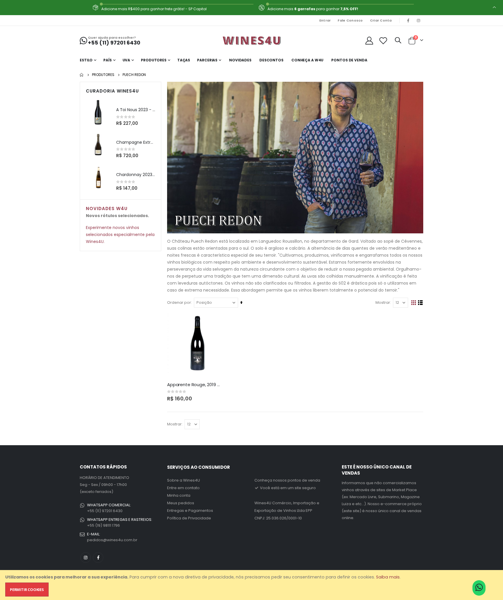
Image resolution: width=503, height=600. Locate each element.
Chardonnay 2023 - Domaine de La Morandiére (135, 174)
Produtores (103, 75)
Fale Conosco (350, 20)
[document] (252, 585)
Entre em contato (183, 488)
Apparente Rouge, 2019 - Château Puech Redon (194, 385)
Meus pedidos (180, 503)
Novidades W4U (106, 208)
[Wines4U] (251, 40)
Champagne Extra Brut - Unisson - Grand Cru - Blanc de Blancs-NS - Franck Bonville (135, 142)
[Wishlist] (383, 41)
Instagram (85, 557)
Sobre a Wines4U (183, 480)
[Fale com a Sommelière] (479, 589)
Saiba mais (388, 577)
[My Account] (369, 41)
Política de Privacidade (189, 518)
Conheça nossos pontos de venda (287, 480)
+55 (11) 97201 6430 (105, 511)
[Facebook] (408, 20)
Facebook (98, 557)
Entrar (325, 20)
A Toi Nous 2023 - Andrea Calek (135, 110)
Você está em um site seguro (287, 488)
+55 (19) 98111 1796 (103, 525)
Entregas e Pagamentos (190, 510)
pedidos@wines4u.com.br (112, 540)
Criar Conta (381, 20)
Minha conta (178, 495)
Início (82, 74)
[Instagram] (418, 20)
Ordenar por (179, 302)
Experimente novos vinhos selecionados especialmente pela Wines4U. (120, 234)
